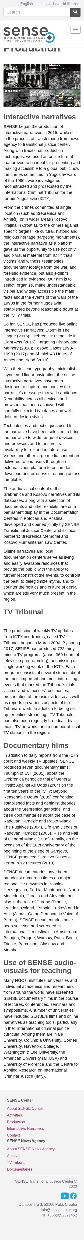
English (26, 4)
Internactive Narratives (25, 1128)
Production (16, 1122)
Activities (14, 1115)
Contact (13, 1135)
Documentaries (19, 1169)
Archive (13, 1156)
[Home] (29, 34)
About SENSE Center (25, 1108)
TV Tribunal (16, 1163)
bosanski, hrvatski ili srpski (58, 4)
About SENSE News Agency (31, 1149)
